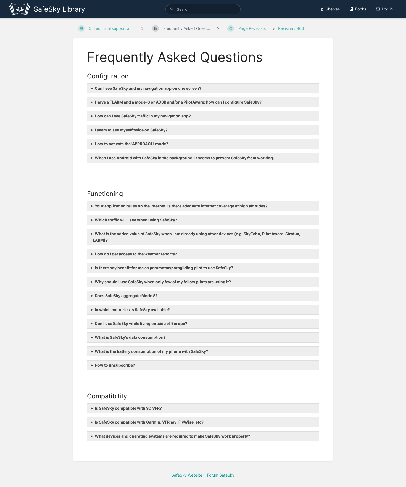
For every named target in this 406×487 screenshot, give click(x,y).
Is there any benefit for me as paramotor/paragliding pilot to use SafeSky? (164, 267)
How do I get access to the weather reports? (136, 254)
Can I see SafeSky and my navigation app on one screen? (148, 88)
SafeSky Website (187, 475)
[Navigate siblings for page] (142, 28)
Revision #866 (291, 28)
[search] (203, 9)
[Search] (172, 9)
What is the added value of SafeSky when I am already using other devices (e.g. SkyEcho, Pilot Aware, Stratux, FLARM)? (195, 236)
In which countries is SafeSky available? (132, 309)
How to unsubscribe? (115, 365)
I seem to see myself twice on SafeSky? (131, 130)
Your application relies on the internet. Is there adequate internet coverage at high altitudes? (181, 205)
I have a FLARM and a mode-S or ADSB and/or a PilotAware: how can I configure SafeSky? (178, 102)
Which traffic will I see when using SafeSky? (136, 220)
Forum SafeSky (220, 475)
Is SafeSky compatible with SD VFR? (128, 408)
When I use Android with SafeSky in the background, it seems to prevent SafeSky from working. (184, 157)
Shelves (333, 9)
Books (360, 9)
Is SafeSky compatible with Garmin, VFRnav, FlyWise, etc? (149, 422)
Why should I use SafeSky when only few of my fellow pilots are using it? (163, 281)
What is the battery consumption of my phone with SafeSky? (151, 351)
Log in (387, 9)
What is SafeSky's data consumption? (130, 337)
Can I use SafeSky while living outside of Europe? (141, 323)
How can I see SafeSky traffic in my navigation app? (143, 115)
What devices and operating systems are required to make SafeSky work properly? (172, 436)
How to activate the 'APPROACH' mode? (131, 143)
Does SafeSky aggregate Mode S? (126, 295)
